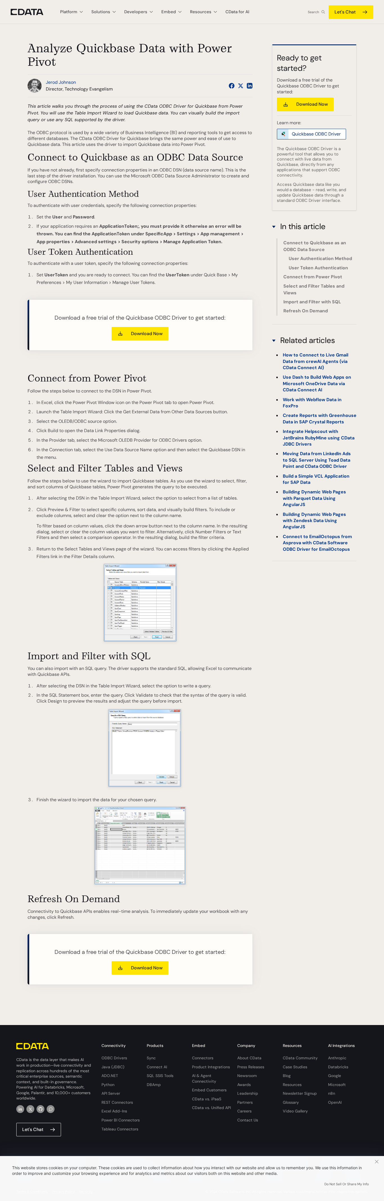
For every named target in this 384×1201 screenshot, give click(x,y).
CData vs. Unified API (211, 1107)
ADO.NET (109, 1075)
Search (313, 12)
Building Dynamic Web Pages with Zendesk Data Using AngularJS (314, 520)
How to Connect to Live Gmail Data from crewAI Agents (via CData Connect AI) (315, 361)
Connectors (202, 1057)
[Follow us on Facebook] (231, 86)
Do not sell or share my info (346, 1184)
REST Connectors (117, 1102)
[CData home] (31, 11)
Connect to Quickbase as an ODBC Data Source (314, 246)
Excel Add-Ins (114, 1111)
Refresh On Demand (305, 311)
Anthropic (337, 1057)
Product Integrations (211, 1066)
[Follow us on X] (240, 86)
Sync (151, 1057)
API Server (110, 1093)
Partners (245, 1102)
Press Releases (250, 1066)
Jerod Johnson (61, 82)
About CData (249, 1057)
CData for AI (237, 12)
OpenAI (335, 1102)
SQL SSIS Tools (160, 1075)
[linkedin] (20, 1109)
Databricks (338, 1066)
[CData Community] (51, 1109)
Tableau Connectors (119, 1129)
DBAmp (154, 1084)
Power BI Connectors (120, 1120)
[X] (30, 1109)
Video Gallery (295, 1111)
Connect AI (157, 1066)
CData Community (300, 1057)
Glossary (291, 1102)
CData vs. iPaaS (206, 1098)
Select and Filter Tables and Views (313, 289)
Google (334, 1075)
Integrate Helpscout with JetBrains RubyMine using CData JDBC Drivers (318, 437)
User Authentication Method (320, 258)
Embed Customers (209, 1089)
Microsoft (337, 1084)
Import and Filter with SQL (312, 302)
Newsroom (247, 1075)
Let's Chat (345, 12)
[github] (40, 1109)
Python (107, 1084)
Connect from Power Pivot (312, 277)
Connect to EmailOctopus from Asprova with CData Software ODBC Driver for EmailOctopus (317, 543)
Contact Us (247, 1120)
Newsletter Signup (300, 1093)
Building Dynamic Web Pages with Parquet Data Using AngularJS (314, 498)
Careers (244, 1111)
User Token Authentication (318, 268)
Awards (244, 1084)
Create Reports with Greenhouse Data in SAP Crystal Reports (319, 418)
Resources (292, 1084)
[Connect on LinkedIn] (249, 86)
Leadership (247, 1093)
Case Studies (295, 1066)
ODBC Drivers (114, 1057)
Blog (287, 1075)
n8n (331, 1093)
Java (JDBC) (112, 1066)
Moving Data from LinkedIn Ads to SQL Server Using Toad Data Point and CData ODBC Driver (317, 460)
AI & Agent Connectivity (204, 1078)
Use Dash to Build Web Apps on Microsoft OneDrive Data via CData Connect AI (317, 383)
